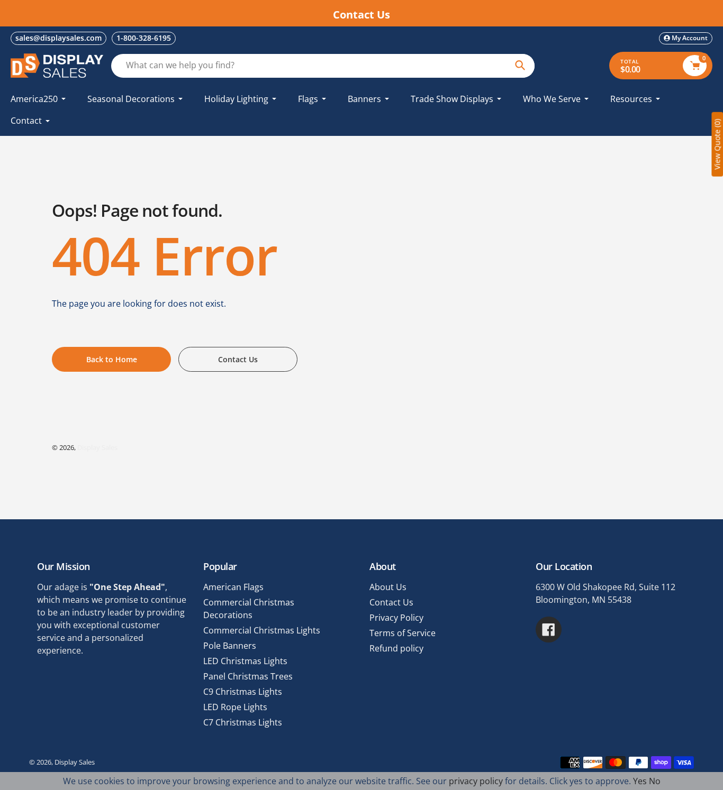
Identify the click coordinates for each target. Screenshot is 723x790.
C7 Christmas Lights (242, 722)
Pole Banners (229, 645)
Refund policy (396, 648)
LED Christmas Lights (245, 661)
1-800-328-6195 (143, 38)
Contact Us (391, 602)
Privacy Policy (396, 617)
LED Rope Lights (235, 707)
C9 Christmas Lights (242, 691)
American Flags (233, 587)
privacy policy (476, 781)
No (655, 781)
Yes (640, 781)
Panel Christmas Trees (248, 676)
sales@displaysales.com (58, 38)
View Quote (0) (717, 144)
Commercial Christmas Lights (261, 630)
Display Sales (97, 447)
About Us (387, 587)
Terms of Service (402, 633)
